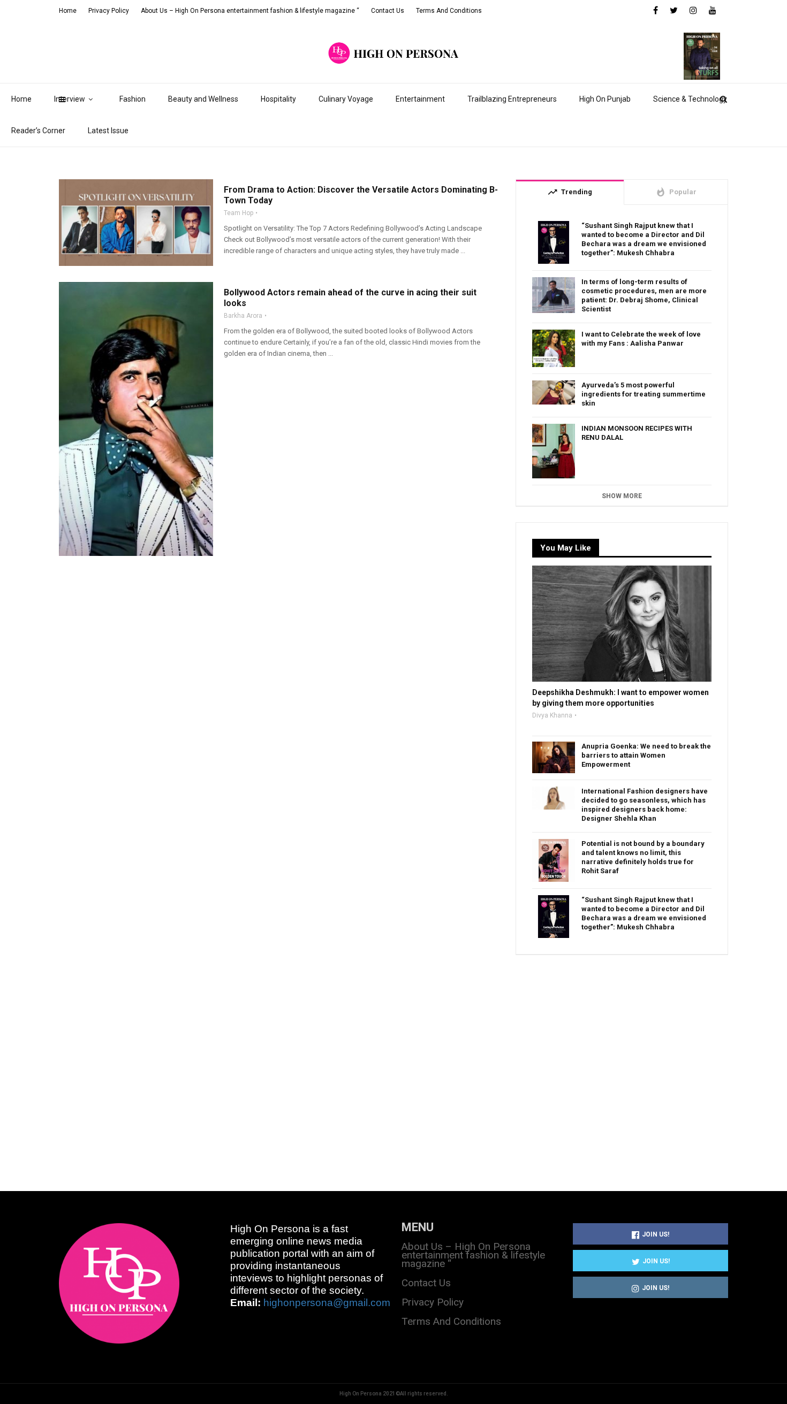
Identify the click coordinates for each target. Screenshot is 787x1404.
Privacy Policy (108, 10)
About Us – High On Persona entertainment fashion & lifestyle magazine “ (250, 10)
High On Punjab (605, 99)
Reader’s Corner (38, 130)
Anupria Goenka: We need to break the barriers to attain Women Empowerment (646, 755)
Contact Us (387, 10)
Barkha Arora (243, 315)
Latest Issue (108, 130)
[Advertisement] (622, 1060)
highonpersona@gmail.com (326, 1302)
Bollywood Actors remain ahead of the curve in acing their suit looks (350, 297)
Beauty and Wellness (203, 99)
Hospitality (278, 99)
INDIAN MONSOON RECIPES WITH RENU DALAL (636, 432)
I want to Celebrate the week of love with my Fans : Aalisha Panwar (641, 338)
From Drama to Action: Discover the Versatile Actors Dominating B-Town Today (361, 195)
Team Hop (238, 213)
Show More (622, 496)
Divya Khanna (552, 715)
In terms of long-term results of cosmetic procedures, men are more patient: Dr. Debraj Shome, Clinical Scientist (644, 295)
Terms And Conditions (449, 10)
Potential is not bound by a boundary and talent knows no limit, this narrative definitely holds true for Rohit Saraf (643, 857)
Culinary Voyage (346, 99)
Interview (69, 99)
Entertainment (420, 99)
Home (21, 99)
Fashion (132, 99)
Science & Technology (690, 99)
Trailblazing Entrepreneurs (512, 99)
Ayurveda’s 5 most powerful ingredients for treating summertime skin (643, 394)
